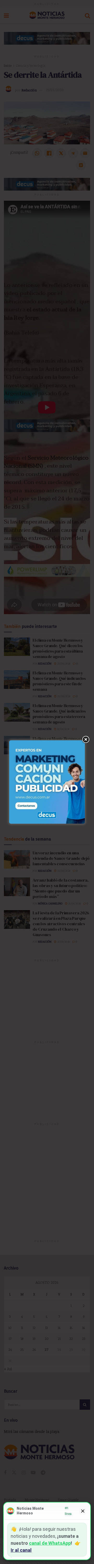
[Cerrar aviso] (82, 1511)
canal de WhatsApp (50, 1543)
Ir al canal (21, 1550)
